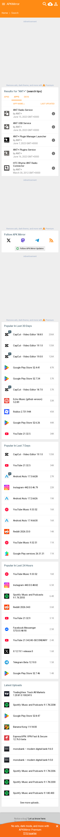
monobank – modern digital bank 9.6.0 (33, 748)
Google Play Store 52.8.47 (26, 715)
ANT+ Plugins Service (24, 149)
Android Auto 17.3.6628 (25, 476)
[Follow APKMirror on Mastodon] (23, 241)
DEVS (26, 97)
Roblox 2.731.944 (22, 411)
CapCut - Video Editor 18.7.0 (28, 389)
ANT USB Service (22, 123)
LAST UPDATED (48, 104)
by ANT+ (17, 113)
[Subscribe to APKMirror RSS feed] (51, 241)
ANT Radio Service (23, 110)
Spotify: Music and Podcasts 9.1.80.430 (33, 793)
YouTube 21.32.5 (21, 433)
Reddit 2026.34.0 (21, 607)
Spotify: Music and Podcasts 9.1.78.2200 (34, 782)
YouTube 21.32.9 (21, 618)
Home (5, 13)
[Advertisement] (30, 53)
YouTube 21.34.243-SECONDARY (30, 640)
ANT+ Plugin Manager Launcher (29, 136)
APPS (16, 97)
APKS (6, 97)
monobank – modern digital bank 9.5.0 (33, 760)
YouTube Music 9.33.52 (25, 509)
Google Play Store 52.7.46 (26, 673)
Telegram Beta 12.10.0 (24, 662)
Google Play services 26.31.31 (28, 553)
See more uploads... (30, 802)
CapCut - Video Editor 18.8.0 (28, 334)
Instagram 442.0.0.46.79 (25, 487)
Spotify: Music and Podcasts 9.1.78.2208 (34, 704)
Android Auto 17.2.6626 (25, 498)
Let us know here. (37, 818)
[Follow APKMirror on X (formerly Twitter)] (9, 241)
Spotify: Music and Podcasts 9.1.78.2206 (34, 771)
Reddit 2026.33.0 (21, 531)
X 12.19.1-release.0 (23, 651)
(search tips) (34, 91)
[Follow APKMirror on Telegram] (37, 241)
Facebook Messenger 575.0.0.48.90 (24, 629)
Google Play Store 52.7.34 (26, 378)
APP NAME (18, 104)
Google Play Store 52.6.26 (26, 422)
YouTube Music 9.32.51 (25, 542)
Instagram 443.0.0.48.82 (25, 585)
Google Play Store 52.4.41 (26, 367)
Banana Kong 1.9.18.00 (25, 726)
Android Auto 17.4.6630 (25, 520)
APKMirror (13, 4)
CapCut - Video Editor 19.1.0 (28, 345)
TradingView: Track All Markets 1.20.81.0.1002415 (29, 694)
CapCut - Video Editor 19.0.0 (28, 356)
